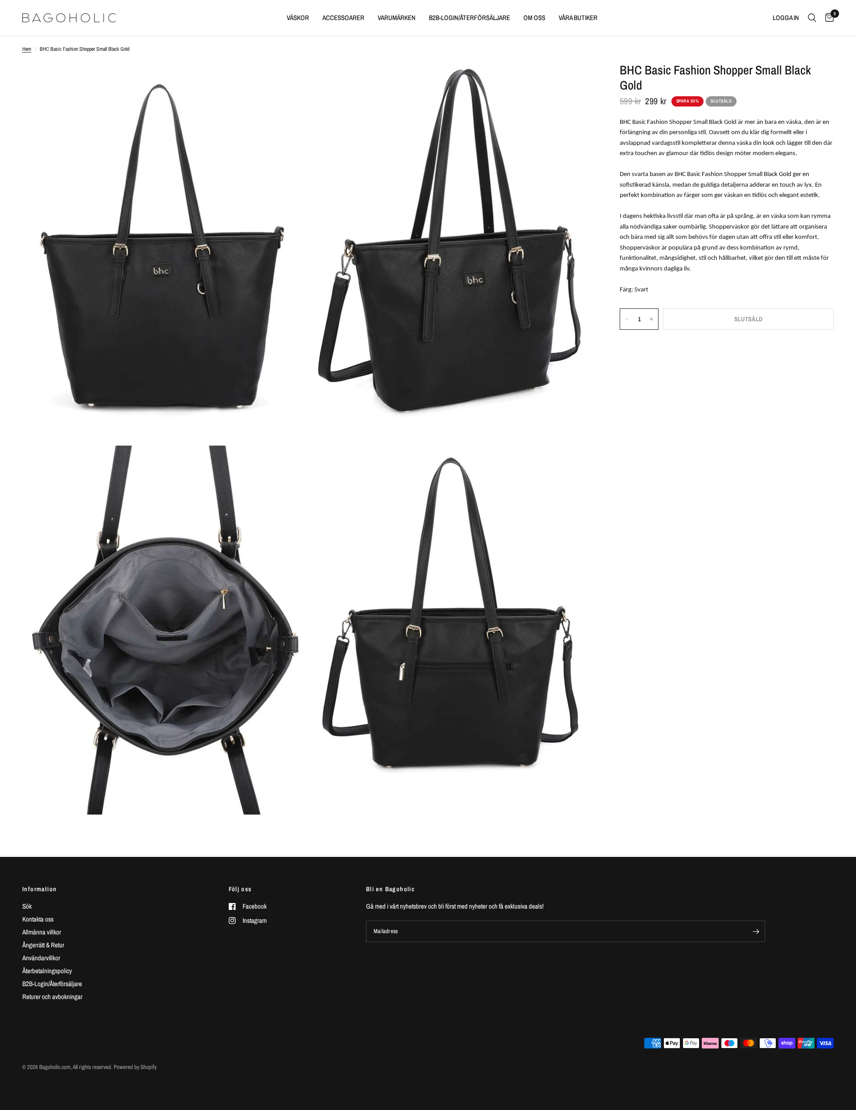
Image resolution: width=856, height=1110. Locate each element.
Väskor (298, 17)
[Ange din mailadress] (756, 931)
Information (39, 889)
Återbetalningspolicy (47, 970)
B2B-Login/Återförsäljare (52, 983)
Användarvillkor (41, 958)
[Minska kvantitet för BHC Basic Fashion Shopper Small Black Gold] (627, 319)
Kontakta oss (38, 919)
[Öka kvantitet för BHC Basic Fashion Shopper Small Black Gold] (651, 319)
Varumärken (397, 17)
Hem (26, 49)
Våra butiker (578, 17)
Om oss (534, 17)
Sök (27, 906)
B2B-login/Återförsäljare (469, 17)
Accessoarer (343, 17)
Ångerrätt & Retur (43, 945)
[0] (827, 18)
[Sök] (812, 18)
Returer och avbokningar (52, 996)
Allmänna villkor (41, 932)
